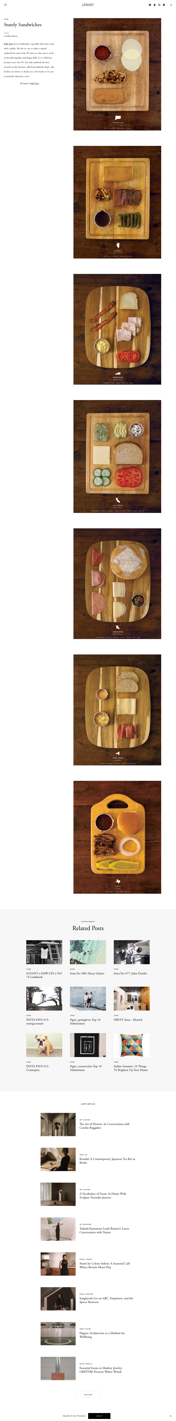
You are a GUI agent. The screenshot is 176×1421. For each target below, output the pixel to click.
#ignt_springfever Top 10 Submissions (85, 1021)
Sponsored (87, 1224)
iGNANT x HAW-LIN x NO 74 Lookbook (44, 975)
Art (80, 1120)
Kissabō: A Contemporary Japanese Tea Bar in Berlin (107, 1161)
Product (89, 1364)
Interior (89, 1259)
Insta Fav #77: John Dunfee (130, 973)
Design (82, 1259)
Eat (86, 1155)
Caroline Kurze (11, 36)
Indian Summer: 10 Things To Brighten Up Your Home (131, 1068)
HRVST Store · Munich (128, 1020)
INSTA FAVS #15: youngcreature (37, 1021)
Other (6, 19)
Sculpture (86, 1120)
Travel (81, 1155)
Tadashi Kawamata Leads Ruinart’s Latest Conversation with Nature (104, 1230)
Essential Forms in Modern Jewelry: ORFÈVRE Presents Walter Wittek (101, 1370)
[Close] (170, 1416)
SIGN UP (99, 1416)
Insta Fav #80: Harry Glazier (87, 973)
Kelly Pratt (8, 43)
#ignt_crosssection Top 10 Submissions (86, 1068)
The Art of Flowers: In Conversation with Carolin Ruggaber (104, 1126)
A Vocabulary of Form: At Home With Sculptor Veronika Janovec (102, 1195)
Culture (88, 1329)
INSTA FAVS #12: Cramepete (37, 1068)
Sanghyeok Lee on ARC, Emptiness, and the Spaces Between (106, 1300)
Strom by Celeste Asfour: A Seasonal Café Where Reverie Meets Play (104, 1265)
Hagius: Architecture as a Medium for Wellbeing (102, 1335)
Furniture (89, 1294)
